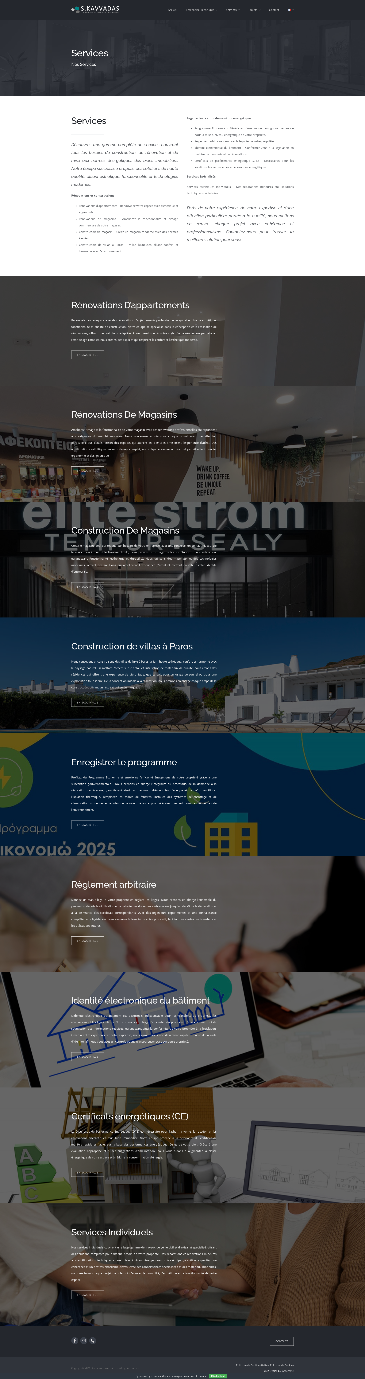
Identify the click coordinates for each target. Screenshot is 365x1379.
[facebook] (74, 1340)
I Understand (218, 1376)
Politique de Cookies (282, 1365)
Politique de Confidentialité (251, 1365)
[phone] (92, 1340)
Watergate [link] (288, 1371)
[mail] (83, 1340)
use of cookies (198, 1376)
